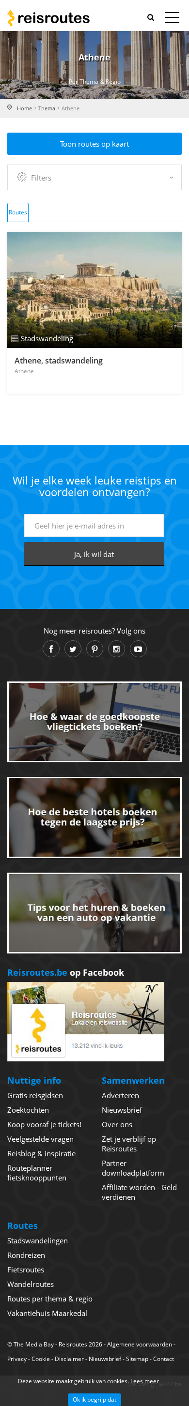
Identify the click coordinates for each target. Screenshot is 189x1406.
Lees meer (144, 1381)
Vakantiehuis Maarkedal (47, 1313)
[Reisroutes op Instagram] (116, 648)
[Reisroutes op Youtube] (138, 648)
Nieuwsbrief (122, 1110)
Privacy (17, 1359)
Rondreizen (26, 1255)
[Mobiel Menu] (172, 19)
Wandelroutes (30, 1284)
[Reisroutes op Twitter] (72, 648)
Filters (41, 177)
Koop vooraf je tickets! (44, 1124)
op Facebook (65, 972)
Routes (18, 212)
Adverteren (120, 1095)
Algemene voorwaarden (139, 1344)
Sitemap (137, 1359)
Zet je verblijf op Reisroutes (129, 1143)
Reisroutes (48, 18)
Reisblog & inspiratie (41, 1153)
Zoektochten (28, 1110)
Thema (46, 108)
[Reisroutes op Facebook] (51, 648)
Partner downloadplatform (133, 1168)
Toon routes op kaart (94, 144)
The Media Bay (34, 1344)
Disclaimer (69, 1359)
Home (24, 108)
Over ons (117, 1124)
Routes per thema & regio (50, 1298)
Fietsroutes (25, 1269)
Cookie (41, 1359)
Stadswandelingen (37, 1240)
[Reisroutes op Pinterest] (94, 648)
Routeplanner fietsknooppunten (36, 1172)
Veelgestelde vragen (40, 1139)
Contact (163, 1359)
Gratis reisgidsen (35, 1095)
